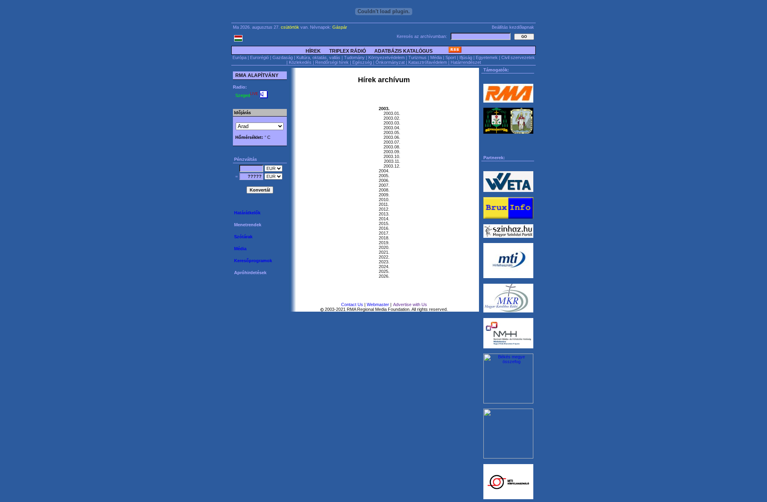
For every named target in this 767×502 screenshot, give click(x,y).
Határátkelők (248, 212)
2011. (384, 204)
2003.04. (392, 127)
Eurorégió (259, 57)
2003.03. (392, 123)
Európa (239, 57)
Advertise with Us (410, 304)
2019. (384, 242)
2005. (384, 175)
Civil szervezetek (518, 57)
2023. (384, 261)
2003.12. (392, 166)
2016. (384, 228)
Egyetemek (487, 57)
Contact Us (352, 304)
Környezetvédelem (386, 57)
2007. (384, 185)
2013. (384, 213)
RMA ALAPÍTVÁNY (256, 75)
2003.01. (392, 113)
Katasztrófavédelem (427, 62)
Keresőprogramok (253, 260)
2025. (384, 271)
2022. (384, 257)
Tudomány (354, 57)
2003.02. (392, 118)
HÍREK (313, 51)
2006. (384, 180)
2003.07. (392, 142)
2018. (384, 237)
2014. (384, 218)
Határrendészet (466, 62)
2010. (384, 199)
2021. (384, 252)
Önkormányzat (390, 62)
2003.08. (392, 146)
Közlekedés (300, 62)
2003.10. (392, 156)
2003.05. (392, 132)
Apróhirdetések (250, 272)
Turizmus (417, 57)
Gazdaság (282, 57)
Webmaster (378, 304)
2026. (384, 276)
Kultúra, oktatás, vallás (318, 57)
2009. (384, 194)
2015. (384, 223)
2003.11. (392, 161)
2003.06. (392, 137)
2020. (384, 247)
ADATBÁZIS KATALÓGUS (404, 51)
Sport (450, 57)
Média (436, 57)
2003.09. (392, 151)
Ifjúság (465, 57)
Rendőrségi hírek (332, 62)
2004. (384, 170)
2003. (384, 108)
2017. (384, 233)
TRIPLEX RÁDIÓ (347, 51)
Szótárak (244, 236)
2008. (384, 190)
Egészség (362, 62)
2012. (384, 209)
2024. (384, 266)
